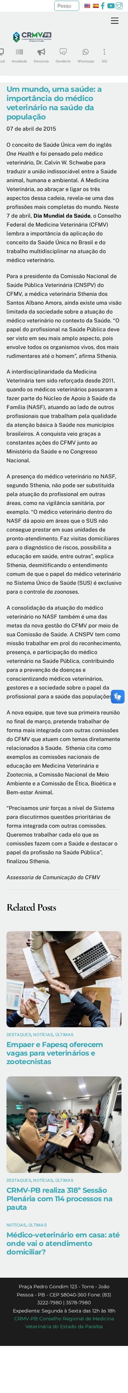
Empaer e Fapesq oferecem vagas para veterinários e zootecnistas (54, 1053)
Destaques (18, 1034)
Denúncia (41, 61)
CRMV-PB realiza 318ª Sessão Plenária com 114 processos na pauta (59, 1198)
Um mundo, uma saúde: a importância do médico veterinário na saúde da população (54, 102)
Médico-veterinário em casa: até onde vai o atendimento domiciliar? (63, 1243)
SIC (105, 61)
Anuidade (19, 61)
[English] (87, 6)
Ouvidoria (63, 61)
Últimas (64, 1034)
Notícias (43, 1034)
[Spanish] (96, 6)
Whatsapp (85, 61)
